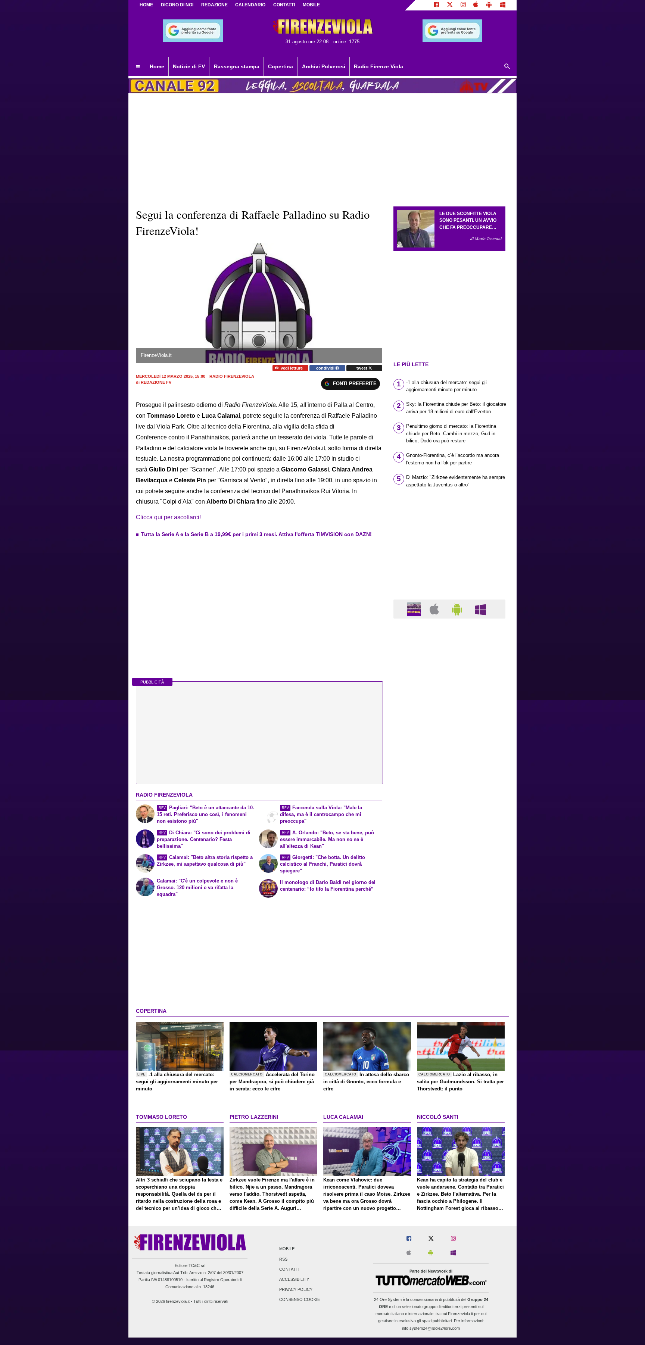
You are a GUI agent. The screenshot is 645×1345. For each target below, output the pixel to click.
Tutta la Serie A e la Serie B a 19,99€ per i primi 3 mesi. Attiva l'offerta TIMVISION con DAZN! (256, 534)
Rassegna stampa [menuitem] (236, 66)
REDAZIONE (214, 5)
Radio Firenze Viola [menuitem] (378, 66)
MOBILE (311, 5)
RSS (283, 1259)
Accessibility (294, 1279)
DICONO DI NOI (177, 5)
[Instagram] (463, 5)
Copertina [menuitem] (280, 66)
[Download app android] (489, 5)
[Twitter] (450, 5)
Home (146, 5)
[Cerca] (507, 66)
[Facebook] (436, 5)
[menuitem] (137, 66)
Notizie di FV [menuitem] (189, 66)
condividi (326, 368)
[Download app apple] (476, 5)
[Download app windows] (503, 5)
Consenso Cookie (299, 1300)
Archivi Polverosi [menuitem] (323, 66)
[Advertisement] (449, 914)
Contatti (289, 1269)
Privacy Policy (295, 1290)
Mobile (287, 1249)
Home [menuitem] (157, 66)
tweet (362, 368)
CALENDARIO (250, 5)
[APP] (415, 608)
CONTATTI (284, 5)
